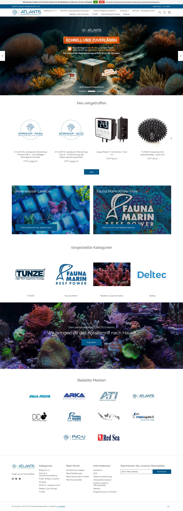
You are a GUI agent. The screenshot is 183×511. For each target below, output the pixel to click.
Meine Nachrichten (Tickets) (77, 477)
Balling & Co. (44, 470)
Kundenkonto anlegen (75, 470)
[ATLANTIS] (143, 396)
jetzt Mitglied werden (92, 77)
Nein (101, 2)
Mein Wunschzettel (74, 480)
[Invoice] (168, 506)
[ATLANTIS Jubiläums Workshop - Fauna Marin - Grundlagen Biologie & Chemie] (30, 129)
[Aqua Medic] (39, 396)
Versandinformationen (102, 480)
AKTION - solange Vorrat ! (143, 11)
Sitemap (96, 488)
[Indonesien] (108, 417)
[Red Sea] (108, 437)
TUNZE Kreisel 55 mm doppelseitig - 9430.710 (152, 153)
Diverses (42, 482)
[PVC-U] (74, 437)
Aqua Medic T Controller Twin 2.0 (111, 153)
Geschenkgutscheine (110, 14)
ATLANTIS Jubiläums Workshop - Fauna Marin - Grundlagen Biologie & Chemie (30, 154)
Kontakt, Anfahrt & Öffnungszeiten (100, 484)
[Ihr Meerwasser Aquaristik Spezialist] (27, 12)
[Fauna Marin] (74, 417)
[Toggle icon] (160, 12)
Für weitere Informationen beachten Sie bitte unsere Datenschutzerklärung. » (133, 2)
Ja (95, 2)
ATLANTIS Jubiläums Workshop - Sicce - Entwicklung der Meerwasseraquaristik (71, 154)
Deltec (152, 295)
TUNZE (95, 14)
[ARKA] (74, 396)
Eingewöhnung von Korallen (105, 492)
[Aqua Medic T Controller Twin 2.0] (111, 129)
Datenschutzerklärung (102, 477)
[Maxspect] (143, 417)
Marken (126, 14)
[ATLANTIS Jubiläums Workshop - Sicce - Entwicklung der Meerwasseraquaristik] (71, 129)
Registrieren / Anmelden (161, 6)
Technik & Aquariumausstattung (48, 474)
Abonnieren (162, 472)
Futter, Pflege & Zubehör (49, 479)
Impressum (97, 470)
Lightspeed (61, 506)
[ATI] (108, 396)
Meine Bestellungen (74, 473)
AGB (95, 473)
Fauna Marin (71, 295)
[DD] (39, 417)
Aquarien (91, 342)
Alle (92, 172)
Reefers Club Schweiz (79, 14)
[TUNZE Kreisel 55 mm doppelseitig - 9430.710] (152, 129)
